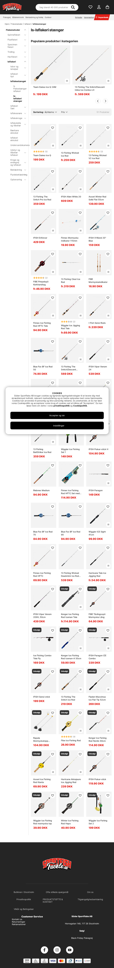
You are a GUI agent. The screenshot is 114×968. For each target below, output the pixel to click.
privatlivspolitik (61, 405)
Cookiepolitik (80, 405)
